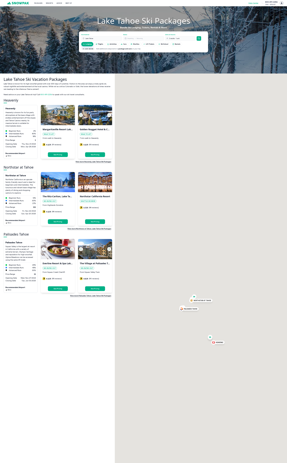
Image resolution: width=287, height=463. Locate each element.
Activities (113, 44)
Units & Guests (170, 34)
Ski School (164, 44)
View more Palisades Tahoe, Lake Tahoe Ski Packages (90, 296)
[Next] (109, 115)
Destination (85, 34)
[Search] (199, 38)
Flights (100, 44)
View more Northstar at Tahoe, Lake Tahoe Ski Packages (89, 229)
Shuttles (136, 44)
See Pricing (58, 155)
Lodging (88, 44)
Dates (125, 34)
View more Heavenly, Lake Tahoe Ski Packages (93, 162)
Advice (59, 3)
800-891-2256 (46, 94)
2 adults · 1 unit (174, 38)
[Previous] (81, 115)
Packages (38, 3)
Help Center (253, 3)
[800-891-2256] (262, 3)
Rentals (177, 44)
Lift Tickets (150, 44)
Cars (125, 44)
